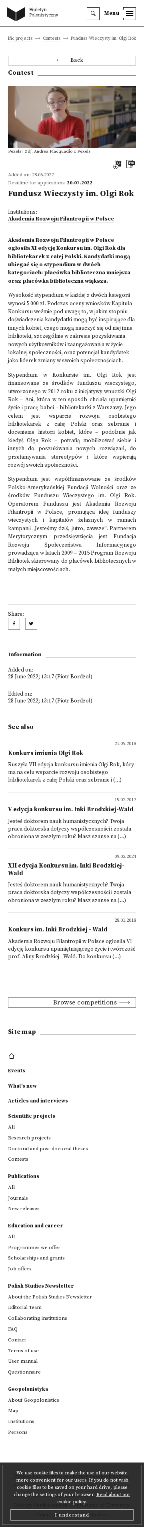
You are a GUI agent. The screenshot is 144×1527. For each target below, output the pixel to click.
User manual (23, 1361)
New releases (24, 1208)
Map (13, 1410)
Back (77, 60)
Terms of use (23, 1350)
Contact (17, 1340)
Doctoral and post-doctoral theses (48, 1148)
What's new (22, 1086)
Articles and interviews (38, 1101)
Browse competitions (85, 1002)
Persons (18, 1432)
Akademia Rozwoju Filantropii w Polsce (61, 219)
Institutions (21, 1421)
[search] (93, 13)
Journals (18, 1198)
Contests (51, 38)
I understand (72, 1515)
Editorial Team (25, 1307)
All (11, 1127)
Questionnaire (24, 1372)
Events (16, 1071)
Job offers (20, 1269)
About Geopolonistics (33, 1400)
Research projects (29, 1138)
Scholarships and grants (36, 1258)
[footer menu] (12, 1056)
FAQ (13, 1329)
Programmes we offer (34, 1247)
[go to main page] (34, 15)
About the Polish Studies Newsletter (50, 1297)
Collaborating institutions (37, 1318)
